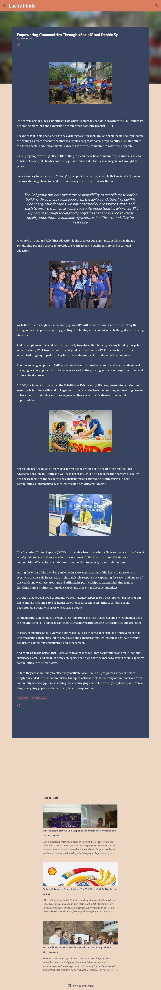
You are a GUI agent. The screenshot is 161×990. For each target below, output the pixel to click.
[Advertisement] (80, 764)
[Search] (39, 5)
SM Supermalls (39, 698)
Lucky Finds (22, 6)
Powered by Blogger (82, 985)
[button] (19, 45)
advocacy (23, 698)
